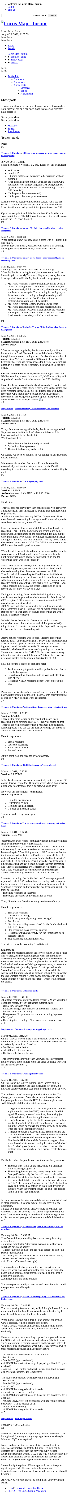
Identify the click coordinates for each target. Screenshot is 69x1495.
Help (10, 1488)
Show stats (19, 82)
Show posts (20, 85)
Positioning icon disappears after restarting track (44, 707)
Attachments (27, 93)
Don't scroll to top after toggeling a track (33, 1029)
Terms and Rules (22, 1488)
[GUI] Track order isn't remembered (39, 765)
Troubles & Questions (11, 153)
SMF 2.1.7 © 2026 (17, 1491)
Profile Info (13, 76)
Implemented (7, 408)
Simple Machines (37, 1491)
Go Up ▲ (38, 1488)
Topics (24, 90)
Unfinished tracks (30, 991)
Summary (19, 79)
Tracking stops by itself (32, 481)
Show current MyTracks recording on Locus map (37, 408)
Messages (25, 87)
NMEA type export (23, 1418)
